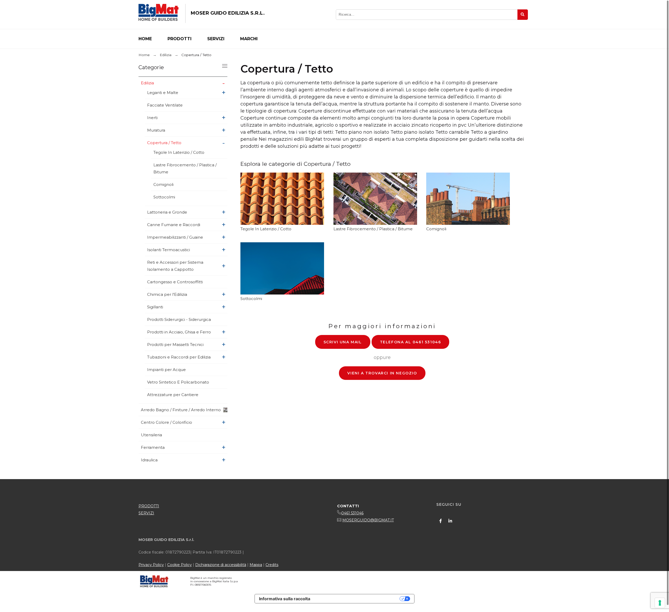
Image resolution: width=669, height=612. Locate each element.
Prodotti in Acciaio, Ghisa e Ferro (179, 331)
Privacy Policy (151, 564)
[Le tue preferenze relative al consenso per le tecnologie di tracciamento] (660, 603)
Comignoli (163, 184)
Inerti (152, 117)
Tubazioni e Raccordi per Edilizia (179, 357)
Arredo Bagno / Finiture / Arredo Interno (181, 409)
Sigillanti (155, 306)
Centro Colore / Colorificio (166, 422)
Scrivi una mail (343, 342)
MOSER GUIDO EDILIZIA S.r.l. (228, 13)
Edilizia (147, 82)
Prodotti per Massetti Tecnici (175, 344)
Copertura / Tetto (164, 142)
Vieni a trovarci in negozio (382, 373)
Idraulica (149, 459)
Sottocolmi (164, 197)
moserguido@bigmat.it (368, 520)
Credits (272, 564)
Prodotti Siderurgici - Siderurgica (179, 319)
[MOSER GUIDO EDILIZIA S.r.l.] (158, 13)
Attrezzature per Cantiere (172, 394)
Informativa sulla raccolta (284, 598)
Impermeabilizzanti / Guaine (175, 237)
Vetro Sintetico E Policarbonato (178, 382)
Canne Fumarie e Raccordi (173, 224)
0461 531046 (352, 513)
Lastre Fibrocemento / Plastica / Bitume (185, 168)
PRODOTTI (149, 506)
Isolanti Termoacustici (168, 249)
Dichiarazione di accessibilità (220, 564)
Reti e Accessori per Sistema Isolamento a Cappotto (175, 266)
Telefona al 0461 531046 (410, 342)
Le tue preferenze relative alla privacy (357, 598)
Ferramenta (153, 447)
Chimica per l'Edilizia (167, 294)
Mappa (256, 564)
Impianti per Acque (166, 369)
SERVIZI (146, 513)
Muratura (156, 130)
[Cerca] (522, 14)
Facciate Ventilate (165, 105)
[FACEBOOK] (440, 521)
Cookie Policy (179, 564)
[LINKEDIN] (450, 521)
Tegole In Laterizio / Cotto (178, 152)
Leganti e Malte (162, 92)
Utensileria (151, 434)
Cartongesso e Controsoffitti (175, 281)
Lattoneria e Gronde (167, 212)
